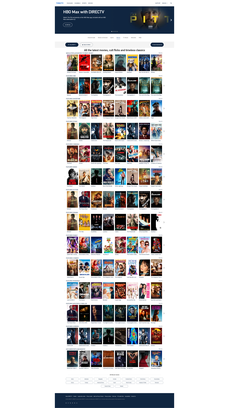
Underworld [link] (94, 140)
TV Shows (125, 37)
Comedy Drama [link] (129, 379)
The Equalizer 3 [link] (131, 95)
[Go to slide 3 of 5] (114, 31)
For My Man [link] (130, 368)
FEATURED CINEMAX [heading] (72, 144)
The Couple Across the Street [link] (122, 323)
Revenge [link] (153, 323)
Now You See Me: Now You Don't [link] (147, 72)
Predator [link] (93, 345)
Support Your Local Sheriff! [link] (158, 186)
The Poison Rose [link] (83, 209)
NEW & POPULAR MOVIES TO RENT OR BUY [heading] (79, 53)
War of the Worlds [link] (107, 186)
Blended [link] (105, 300)
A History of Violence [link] (156, 163)
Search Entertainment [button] (157, 44)
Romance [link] (157, 382)
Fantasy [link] (86, 382)
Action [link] (72, 379)
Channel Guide (91, 37)
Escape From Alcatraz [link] (120, 118)
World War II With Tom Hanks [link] (74, 368)
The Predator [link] (130, 345)
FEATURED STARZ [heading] (71, 121)
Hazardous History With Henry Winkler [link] (160, 368)
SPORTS (84, 3)
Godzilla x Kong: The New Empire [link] (147, 163)
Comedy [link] (114, 379)
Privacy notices (108, 396)
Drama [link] (72, 382)
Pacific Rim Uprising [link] (96, 163)
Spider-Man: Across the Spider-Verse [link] (76, 254)
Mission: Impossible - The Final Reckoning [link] (89, 72)
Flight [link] (152, 118)
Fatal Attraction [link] (95, 368)
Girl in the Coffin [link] (83, 323)
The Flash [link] (105, 163)
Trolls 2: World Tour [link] (156, 254)
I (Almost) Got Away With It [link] (110, 368)
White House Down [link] (156, 140)
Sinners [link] (153, 345)
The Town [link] (117, 163)
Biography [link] (101, 379)
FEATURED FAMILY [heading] (72, 235)
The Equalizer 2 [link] (107, 95)
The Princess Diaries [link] (144, 254)
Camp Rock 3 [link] (70, 277)
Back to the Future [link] (119, 140)
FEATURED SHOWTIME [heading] (73, 99)
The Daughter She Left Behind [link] (134, 323)
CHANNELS (77, 3)
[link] (72, 63)
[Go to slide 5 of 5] (117, 31)
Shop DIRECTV (72, 44)
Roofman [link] (129, 72)
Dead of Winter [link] (119, 72)
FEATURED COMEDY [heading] (72, 258)
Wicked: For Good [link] (71, 72)
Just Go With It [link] (70, 300)
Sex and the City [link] (131, 300)
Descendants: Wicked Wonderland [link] (87, 254)
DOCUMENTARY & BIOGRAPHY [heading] (75, 349)
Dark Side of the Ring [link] (120, 368)
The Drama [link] (82, 300)
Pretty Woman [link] (142, 300)
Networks (133, 37)
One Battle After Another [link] (97, 72)
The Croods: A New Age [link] (133, 254)
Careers (74, 396)
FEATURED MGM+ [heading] (71, 167)
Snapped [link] (141, 368)
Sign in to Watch (87, 44)
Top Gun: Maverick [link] (71, 118)
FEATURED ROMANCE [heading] (73, 281)
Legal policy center (81, 396)
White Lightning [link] (119, 186)
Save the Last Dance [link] (156, 300)
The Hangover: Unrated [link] (109, 277)
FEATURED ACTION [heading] (72, 190)
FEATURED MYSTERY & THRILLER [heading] (76, 303)
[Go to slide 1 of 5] (111, 31)
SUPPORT (157, 3)
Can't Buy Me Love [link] (131, 277)
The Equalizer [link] (94, 95)
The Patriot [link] (82, 186)
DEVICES (90, 3)
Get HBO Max (67, 24)
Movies (118, 37)
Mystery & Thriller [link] (142, 382)
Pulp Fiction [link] (94, 118)
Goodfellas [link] (93, 231)
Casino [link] (116, 231)
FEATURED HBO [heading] (71, 76)
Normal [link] (69, 95)
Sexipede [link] (141, 277)
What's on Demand (102, 37)
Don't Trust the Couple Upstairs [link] (147, 323)
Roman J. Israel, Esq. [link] (144, 140)
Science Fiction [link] (108, 386)
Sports (112, 37)
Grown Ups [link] (82, 277)
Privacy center (89, 396)
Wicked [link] (153, 72)
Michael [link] (69, 140)
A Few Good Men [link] (143, 231)
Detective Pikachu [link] (95, 254)
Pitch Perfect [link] (94, 300)
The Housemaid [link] (107, 140)
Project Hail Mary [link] (143, 186)
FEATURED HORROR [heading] (72, 326)
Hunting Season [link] (107, 72)
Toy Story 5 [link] (106, 254)
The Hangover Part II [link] (108, 118)
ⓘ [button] (74, 19)
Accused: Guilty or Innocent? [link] (86, 368)
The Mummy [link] (118, 345)
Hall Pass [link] (129, 163)
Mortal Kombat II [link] (83, 95)
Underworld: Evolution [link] (132, 140)
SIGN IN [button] (164, 3)
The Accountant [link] (119, 95)
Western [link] (121, 386)
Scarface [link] (153, 231)
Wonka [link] (80, 163)
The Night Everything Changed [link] (110, 323)
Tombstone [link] (94, 209)
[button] (171, 3)
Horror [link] (114, 382)
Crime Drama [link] (142, 379)
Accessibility (127, 396)
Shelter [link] (81, 140)
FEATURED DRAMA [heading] (72, 212)
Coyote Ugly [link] (118, 300)
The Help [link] (81, 231)
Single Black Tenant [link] (96, 323)
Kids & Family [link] (128, 382)
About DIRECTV (69, 396)
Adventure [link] (86, 379)
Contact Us (133, 396)
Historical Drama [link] (100, 382)
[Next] (171, 20)
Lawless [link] (105, 231)
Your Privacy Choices (99, 396)
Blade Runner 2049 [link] (132, 118)
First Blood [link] (69, 186)
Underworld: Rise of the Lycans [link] (147, 345)
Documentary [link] (157, 379)
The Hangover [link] (82, 118)
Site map (114, 396)
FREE (140, 37)
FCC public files (120, 396)
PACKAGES (70, 3)
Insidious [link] (93, 186)
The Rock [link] (69, 163)
